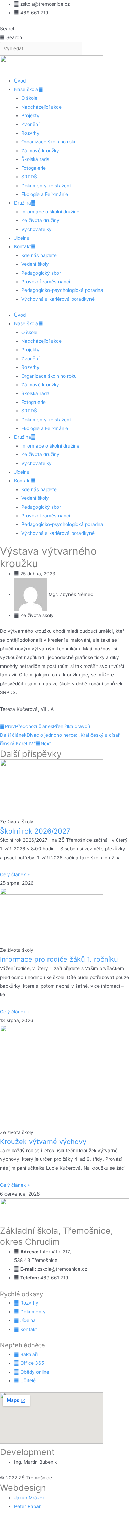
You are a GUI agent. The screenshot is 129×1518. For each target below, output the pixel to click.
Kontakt (22, 246)
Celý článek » (15, 874)
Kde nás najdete (39, 255)
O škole (29, 98)
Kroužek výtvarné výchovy (43, 1141)
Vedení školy (35, 264)
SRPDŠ (29, 176)
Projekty (30, 115)
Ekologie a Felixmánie (44, 194)
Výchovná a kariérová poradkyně (58, 299)
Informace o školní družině (50, 211)
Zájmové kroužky (40, 150)
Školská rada (35, 159)
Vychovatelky (36, 229)
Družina (22, 203)
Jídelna (22, 238)
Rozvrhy (30, 133)
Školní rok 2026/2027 (35, 831)
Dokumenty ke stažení (46, 185)
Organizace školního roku (49, 141)
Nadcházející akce (41, 107)
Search (8, 28)
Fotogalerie (33, 168)
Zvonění (30, 124)
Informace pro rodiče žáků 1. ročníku (59, 959)
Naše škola (26, 89)
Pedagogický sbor (41, 273)
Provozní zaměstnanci (45, 281)
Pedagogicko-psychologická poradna (62, 290)
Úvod (20, 81)
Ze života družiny (40, 220)
